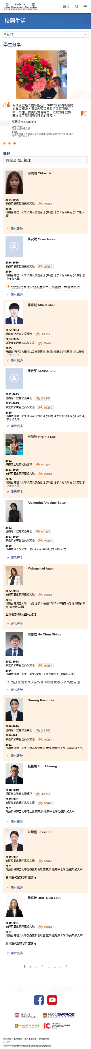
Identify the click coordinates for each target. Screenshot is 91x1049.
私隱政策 (18, 1039)
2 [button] (9, 143)
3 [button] (14, 143)
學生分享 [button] (9, 34)
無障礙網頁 (44, 1039)
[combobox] (45, 160)
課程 (6, 153)
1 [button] (4, 143)
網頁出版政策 (30, 1039)
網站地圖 (7, 1039)
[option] (45, 93)
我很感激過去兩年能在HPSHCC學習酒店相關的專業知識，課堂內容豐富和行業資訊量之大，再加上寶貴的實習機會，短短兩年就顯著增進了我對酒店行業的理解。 (42, 110)
